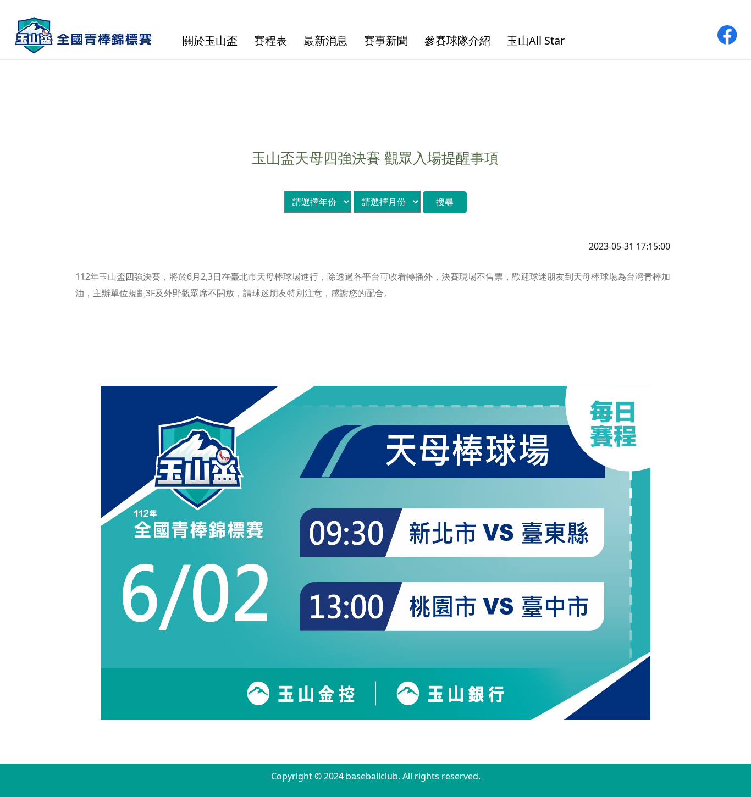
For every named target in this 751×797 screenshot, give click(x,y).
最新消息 (325, 40)
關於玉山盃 (210, 40)
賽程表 (270, 40)
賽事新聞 (386, 40)
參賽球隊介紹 (457, 40)
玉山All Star (536, 40)
